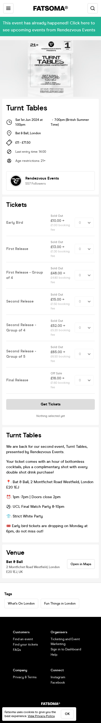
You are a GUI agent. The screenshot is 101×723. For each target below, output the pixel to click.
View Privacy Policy (41, 716)
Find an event (23, 639)
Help (54, 655)
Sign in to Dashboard (66, 649)
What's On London (21, 603)
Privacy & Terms (25, 677)
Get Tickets (51, 404)
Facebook (58, 682)
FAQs (17, 650)
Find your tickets (25, 644)
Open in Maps (81, 564)
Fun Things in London (60, 603)
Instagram (58, 677)
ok (67, 714)
